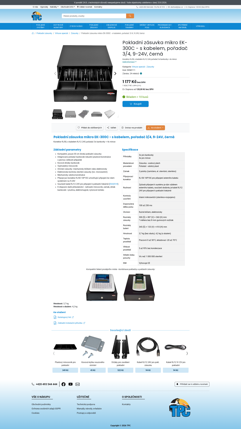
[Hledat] (130, 16)
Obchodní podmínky (41, 404)
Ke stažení (156, 127)
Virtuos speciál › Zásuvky (143, 66)
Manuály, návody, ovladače (89, 408)
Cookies (35, 413)
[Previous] (55, 73)
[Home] (33, 33)
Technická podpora (86, 404)
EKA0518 (114, 184)
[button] (64, 384)
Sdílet (113, 127)
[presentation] (53, 353)
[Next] (115, 73)
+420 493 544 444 (46, 384)
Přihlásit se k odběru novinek (193, 384)
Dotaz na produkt (133, 127)
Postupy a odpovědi (86, 413)
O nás (35, 7)
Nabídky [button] (53, 7)
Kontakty (98, 7)
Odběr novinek (85, 7)
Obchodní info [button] (67, 7)
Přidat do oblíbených (91, 127)
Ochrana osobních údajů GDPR (46, 408)
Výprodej (44, 7)
